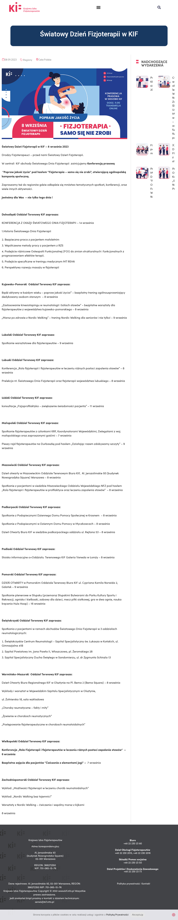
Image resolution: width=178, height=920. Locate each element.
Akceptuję (137, 914)
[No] (173, 915)
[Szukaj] (159, 7)
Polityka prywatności (128, 883)
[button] (98, 7)
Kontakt (145, 883)
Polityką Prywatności (117, 914)
